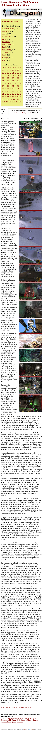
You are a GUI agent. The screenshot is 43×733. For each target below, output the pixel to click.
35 (8, 78)
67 (8, 88)
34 (5, 78)
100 (11, 99)
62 (15, 86)
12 (10, 70)
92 (10, 96)
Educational (6, 42)
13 (13, 70)
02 (5, 67)
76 (10, 91)
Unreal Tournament (24, 718)
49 (3, 83)
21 (13, 73)
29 (13, 75)
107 (17, 102)
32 (20, 75)
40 (20, 78)
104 (7, 102)
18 (5, 73)
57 (3, 86)
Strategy (5, 57)
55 (18, 83)
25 (3, 75)
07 (18, 67)
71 (18, 88)
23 (18, 73)
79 (18, 91)
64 (20, 86)
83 (8, 94)
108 (20, 102)
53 (13, 83)
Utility (4, 60)
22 (15, 73)
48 (20, 80)
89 (3, 96)
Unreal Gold (16, 720)
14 (15, 70)
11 (8, 70)
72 (20, 88)
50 (5, 83)
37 (13, 78)
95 (18, 96)
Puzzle (4, 47)
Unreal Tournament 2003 (9, 718)
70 (15, 88)
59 (8, 86)
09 (3, 70)
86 (15, 94)
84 (10, 94)
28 (10, 75)
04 (10, 67)
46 (15, 80)
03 (8, 67)
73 (3, 91)
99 (8, 99)
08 (20, 67)
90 (5, 96)
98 (5, 99)
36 (10, 78)
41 (3, 80)
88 (20, 94)
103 (3, 102)
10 (5, 70)
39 (18, 78)
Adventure (5, 31)
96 (20, 96)
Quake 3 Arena (6, 722)
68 (10, 88)
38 (15, 78)
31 (18, 75)
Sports (4, 55)
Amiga (4, 34)
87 (18, 94)
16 (20, 70)
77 (13, 91)
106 (13, 102)
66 (5, 88)
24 (20, 73)
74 (5, 91)
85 (13, 94)
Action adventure (8, 28)
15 (18, 70)
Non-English (6, 44)
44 (10, 80)
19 (8, 73)
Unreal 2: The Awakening (29, 720)
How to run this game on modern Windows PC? (17, 707)
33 (3, 78)
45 (13, 80)
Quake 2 (20, 722)
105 (10, 102)
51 (8, 83)
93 (13, 96)
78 (15, 91)
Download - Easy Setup (21, 113)
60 (10, 86)
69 (13, 88)
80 (20, 91)
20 (10, 73)
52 (10, 83)
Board (4, 39)
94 (15, 96)
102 (17, 99)
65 (3, 88)
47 (18, 80)
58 (5, 86)
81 (3, 94)
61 (13, 86)
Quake (14, 722)
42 (5, 80)
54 (15, 83)
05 (13, 67)
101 (14, 99)
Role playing (6, 50)
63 (18, 86)
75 (8, 91)
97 (3, 99)
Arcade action (6, 36)
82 (5, 94)
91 (8, 96)
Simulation (5, 52)
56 (20, 83)
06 (15, 67)
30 (15, 75)
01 (3, 67)
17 (3, 73)
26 (5, 75)
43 (8, 80)
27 (8, 75)
